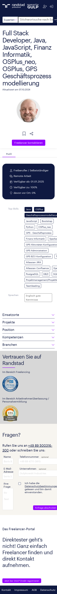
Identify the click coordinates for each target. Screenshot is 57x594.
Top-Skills (13, 208)
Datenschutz (47, 589)
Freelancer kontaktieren (28, 142)
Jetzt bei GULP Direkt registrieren (21, 580)
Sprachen (13, 295)
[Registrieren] (45, 6)
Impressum (21, 589)
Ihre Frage (7, 485)
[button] (10, 20)
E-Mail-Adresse (8, 470)
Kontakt (6, 589)
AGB (34, 589)
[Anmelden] (51, 6)
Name (7, 456)
